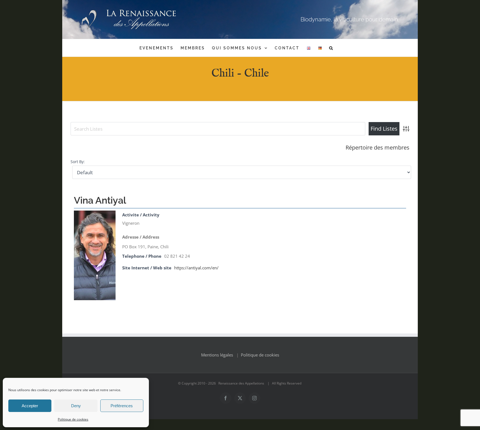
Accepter (30, 405)
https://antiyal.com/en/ (196, 267)
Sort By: (78, 161)
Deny (76, 405)
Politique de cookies (73, 419)
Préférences (122, 405)
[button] (331, 48)
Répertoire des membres (377, 147)
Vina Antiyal (100, 200)
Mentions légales (217, 355)
